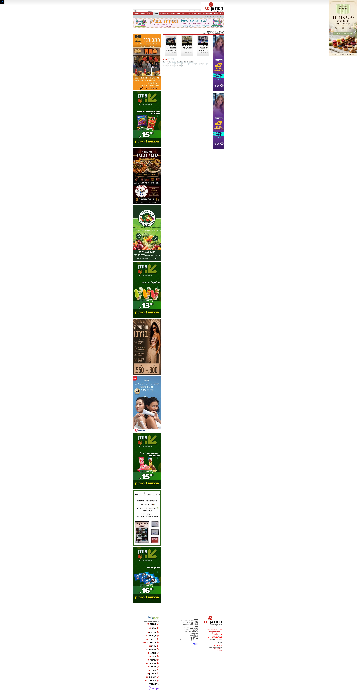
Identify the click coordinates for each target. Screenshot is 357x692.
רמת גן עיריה (195, 644)
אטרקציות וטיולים (194, 631)
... (191, 50)
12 (189, 64)
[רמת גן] (212, 12)
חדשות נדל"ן (187, 620)
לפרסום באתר (176, 11)
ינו (163, 61)
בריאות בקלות (194, 635)
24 (170, 65)
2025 (169, 59)
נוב (190, 61)
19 (205, 64)
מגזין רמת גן (194, 633)
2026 (172, 59)
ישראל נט (195, 641)
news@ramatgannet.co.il (215, 631)
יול (180, 61)
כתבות (191, 634)
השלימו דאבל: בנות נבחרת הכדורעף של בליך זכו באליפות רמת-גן (171, 49)
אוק (187, 61)
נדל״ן (183, 13)
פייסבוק (137, 13)
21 (163, 65)
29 (182, 65)
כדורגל (214, 16)
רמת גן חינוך (195, 643)
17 (201, 64)
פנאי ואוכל (195, 636)
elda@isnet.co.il (218, 648)
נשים (176, 640)
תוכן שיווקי (195, 629)
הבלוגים (149, 13)
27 (177, 65)
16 (198, 64)
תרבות (196, 624)
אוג (182, 61)
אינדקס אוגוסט (207, 13)
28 (180, 65)
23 (168, 65)
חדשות (216, 13)
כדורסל (220, 16)
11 (187, 64)
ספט (185, 61)
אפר (173, 61)
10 (184, 64)
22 (166, 65)
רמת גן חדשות (194, 642)
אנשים (196, 634)
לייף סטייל (195, 630)
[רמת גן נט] (211, 625)
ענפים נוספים (207, 16)
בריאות (186, 631)
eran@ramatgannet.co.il (215, 633)
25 (173, 65)
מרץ (170, 61)
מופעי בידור (186, 624)
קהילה (194, 13)
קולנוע (191, 624)
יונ (177, 61)
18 (203, 64)
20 (208, 64)
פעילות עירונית (189, 622)
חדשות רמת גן (194, 620)
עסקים (143, 13)
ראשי (221, 13)
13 (191, 64)
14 (194, 64)
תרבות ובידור (175, 13)
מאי (175, 61)
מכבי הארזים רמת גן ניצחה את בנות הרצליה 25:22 (187, 47)
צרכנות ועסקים (164, 13)
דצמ (192, 61)
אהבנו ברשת (187, 640)
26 (175, 65)
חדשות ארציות (194, 637)
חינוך (188, 13)
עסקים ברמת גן (188, 629)
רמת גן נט (221, 33)
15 (196, 64)
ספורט (156, 13)
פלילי (199, 13)
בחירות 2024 (195, 640)
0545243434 (214, 636)
